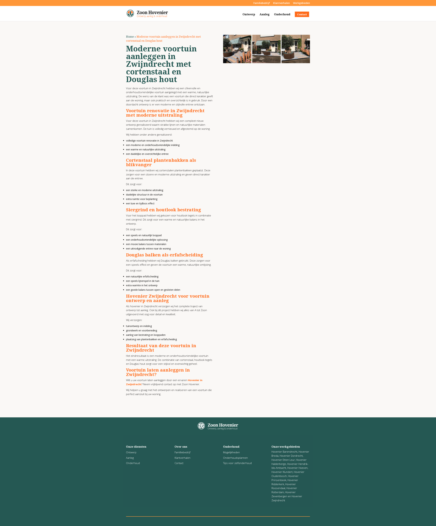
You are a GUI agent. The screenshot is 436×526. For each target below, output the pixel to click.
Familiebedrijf (261, 3)
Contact (302, 14)
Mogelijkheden (231, 452)
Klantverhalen (281, 3)
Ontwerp (249, 14)
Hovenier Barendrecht (284, 451)
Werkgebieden (301, 3)
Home (130, 36)
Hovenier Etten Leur (283, 459)
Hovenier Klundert (282, 472)
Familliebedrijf (182, 452)
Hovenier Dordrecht (291, 455)
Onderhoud (282, 14)
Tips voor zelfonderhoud (237, 463)
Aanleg (265, 14)
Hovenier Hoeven (297, 467)
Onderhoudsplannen (235, 457)
